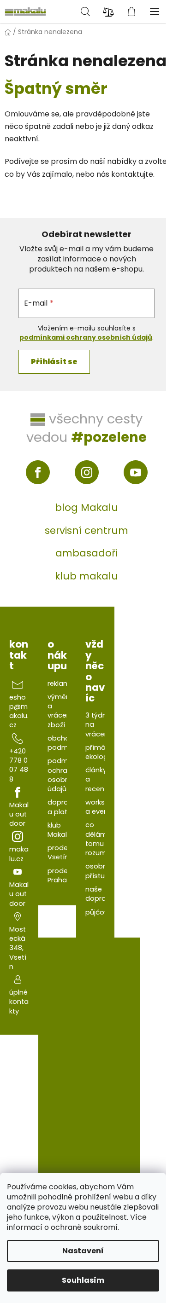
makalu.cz (19, 854)
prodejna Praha (63, 875)
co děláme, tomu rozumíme (102, 838)
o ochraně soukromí (81, 1227)
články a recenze (98, 779)
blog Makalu (86, 507)
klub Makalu (59, 830)
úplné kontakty (19, 1002)
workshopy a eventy (103, 807)
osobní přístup (97, 871)
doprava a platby (62, 807)
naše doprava (99, 894)
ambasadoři (86, 553)
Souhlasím (83, 1280)
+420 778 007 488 (18, 765)
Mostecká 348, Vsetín (17, 948)
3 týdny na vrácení (97, 725)
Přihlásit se (54, 361)
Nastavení (83, 1250)
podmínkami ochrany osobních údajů (85, 337)
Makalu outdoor (19, 814)
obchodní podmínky (64, 743)
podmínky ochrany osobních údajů (64, 774)
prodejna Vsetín (63, 852)
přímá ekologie (99, 752)
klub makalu (86, 576)
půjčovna (101, 912)
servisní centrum (86, 530)
